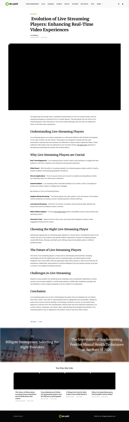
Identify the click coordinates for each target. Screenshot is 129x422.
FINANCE (59, 4)
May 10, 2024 (44, 398)
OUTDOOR (75, 4)
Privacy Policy (18, 416)
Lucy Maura (34, 35)
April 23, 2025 (95, 396)
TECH (92, 4)
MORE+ (99, 4)
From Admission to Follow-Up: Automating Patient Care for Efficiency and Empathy (51, 394)
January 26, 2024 (20, 401)
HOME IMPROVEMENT (32, 4)
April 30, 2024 (70, 396)
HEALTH (67, 4)
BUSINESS (51, 4)
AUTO (43, 4)
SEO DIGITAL (84, 4)
